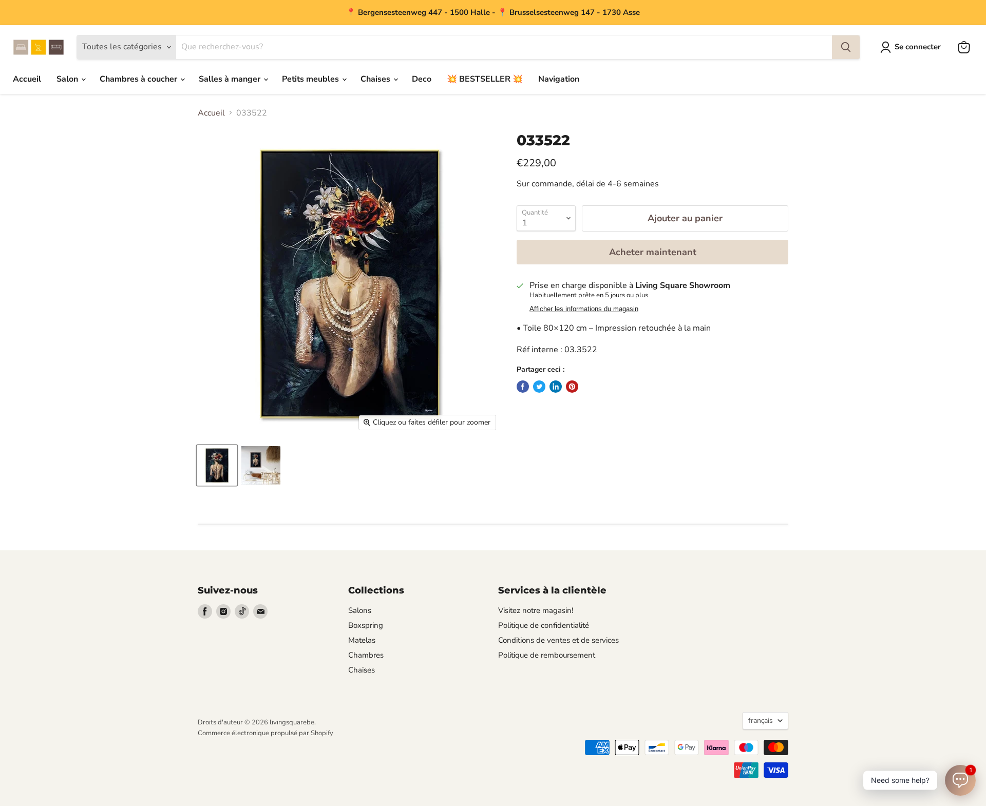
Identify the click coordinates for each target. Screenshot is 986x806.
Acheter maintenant (652, 252)
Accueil (27, 79)
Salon (68, 79)
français (760, 720)
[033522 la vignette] (217, 465)
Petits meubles (311, 79)
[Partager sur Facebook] (523, 386)
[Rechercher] (846, 47)
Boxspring (365, 625)
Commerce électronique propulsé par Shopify (265, 733)
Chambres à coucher (139, 79)
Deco (421, 79)
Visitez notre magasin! (535, 610)
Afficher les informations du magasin (583, 309)
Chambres (366, 655)
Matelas (361, 640)
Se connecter (918, 47)
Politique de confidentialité (543, 625)
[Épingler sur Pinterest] (572, 386)
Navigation (558, 79)
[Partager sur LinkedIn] (555, 386)
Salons (359, 610)
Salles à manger (230, 79)
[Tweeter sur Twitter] (539, 386)
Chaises (376, 79)
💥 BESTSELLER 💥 (485, 79)
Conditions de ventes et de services (558, 640)
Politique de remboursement (546, 655)
